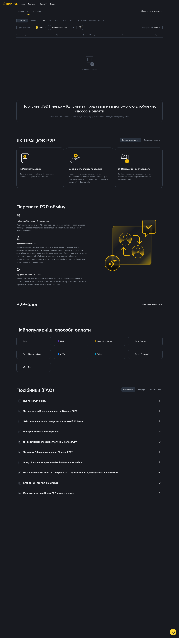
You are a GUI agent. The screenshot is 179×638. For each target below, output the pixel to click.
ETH (77, 21)
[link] (33, 341)
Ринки (22, 4)
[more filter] (80, 27)
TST (103, 21)
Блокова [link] (37, 11)
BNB (71, 21)
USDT (44, 21)
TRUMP (84, 21)
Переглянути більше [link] (150, 304)
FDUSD (64, 21)
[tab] (20, 12)
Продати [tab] (33, 21)
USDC (57, 21)
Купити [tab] (22, 21)
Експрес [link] (20, 11)
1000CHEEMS (94, 21)
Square (42, 4)
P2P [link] (28, 11)
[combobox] (41, 27)
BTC (50, 21)
